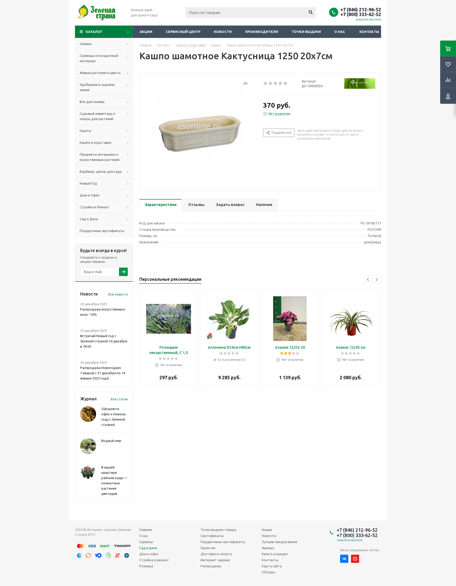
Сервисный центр (183, 31)
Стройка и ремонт (154, 560)
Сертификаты (212, 536)
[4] (280, 83)
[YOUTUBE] (355, 559)
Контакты (369, 31)
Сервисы (146, 542)
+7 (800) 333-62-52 (360, 14)
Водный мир (111, 440)
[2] (270, 83)
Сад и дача (148, 548)
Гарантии (208, 548)
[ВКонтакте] (344, 559)
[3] (275, 83)
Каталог (94, 31)
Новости (223, 31)
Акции (146, 31)
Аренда (268, 548)
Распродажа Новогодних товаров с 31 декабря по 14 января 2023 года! (102, 373)
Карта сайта (272, 566)
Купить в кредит (275, 554)
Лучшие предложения (279, 542)
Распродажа (211, 566)
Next (376, 279)
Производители (261, 31)
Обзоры (268, 572)
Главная (145, 529)
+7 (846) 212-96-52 (360, 9)
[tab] (160, 205)
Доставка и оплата (216, 554)
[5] (285, 83)
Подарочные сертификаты (223, 542)
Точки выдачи (306, 31)
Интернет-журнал (215, 560)
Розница (146, 566)
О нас (339, 31)
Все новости (118, 294)
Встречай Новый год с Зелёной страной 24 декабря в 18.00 (103, 341)
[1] (265, 83)
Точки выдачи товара (218, 529)
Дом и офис (149, 554)
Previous (368, 279)
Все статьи (119, 399)
